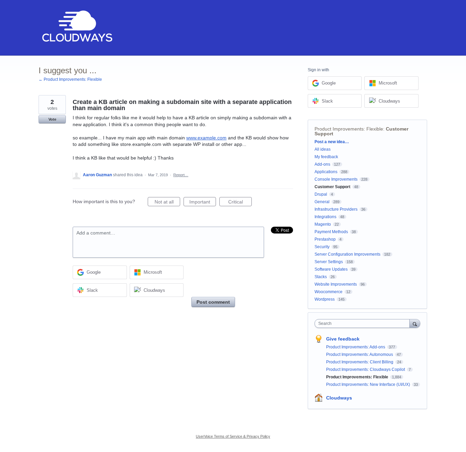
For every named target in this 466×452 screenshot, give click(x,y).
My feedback (326, 156)
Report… (180, 175)
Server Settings (329, 261)
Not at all (167, 202)
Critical (240, 202)
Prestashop (325, 239)
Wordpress (325, 299)
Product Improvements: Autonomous (360, 354)
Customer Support (332, 186)
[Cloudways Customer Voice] (77, 28)
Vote (52, 119)
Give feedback (343, 339)
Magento (323, 224)
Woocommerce (329, 291)
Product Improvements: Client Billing (360, 362)
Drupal (321, 194)
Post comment (213, 302)
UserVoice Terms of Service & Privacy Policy (233, 436)
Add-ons (322, 164)
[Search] (414, 323)
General (322, 201)
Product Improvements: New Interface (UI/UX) (368, 384)
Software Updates (331, 269)
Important (202, 202)
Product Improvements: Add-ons (356, 347)
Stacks (321, 276)
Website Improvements (336, 284)
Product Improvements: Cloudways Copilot (366, 369)
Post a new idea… (332, 141)
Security (322, 246)
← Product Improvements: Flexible (70, 79)
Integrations (325, 216)
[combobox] (364, 323)
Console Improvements (336, 179)
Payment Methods (331, 231)
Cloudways (339, 398)
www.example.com (206, 137)
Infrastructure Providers (336, 209)
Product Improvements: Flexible (349, 129)
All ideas (323, 149)
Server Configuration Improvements (347, 254)
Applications (326, 171)
